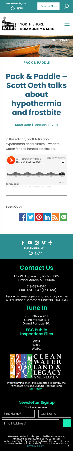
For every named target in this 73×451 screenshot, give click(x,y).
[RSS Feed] (55, 217)
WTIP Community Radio (16, 187)
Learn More (35, 388)
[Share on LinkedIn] (47, 217)
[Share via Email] (63, 217)
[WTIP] (29, 23)
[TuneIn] (50, 242)
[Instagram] (37, 242)
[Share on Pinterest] (39, 217)
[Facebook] (23, 242)
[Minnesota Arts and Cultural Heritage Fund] (36, 366)
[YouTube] (30, 242)
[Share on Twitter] (30, 217)
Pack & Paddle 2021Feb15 (39, 187)
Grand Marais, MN (16, 3)
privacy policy (35, 445)
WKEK (36, 345)
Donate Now (48, 6)
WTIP (36, 341)
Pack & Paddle (37, 62)
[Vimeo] (43, 242)
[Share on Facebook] (22, 217)
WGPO (36, 348)
